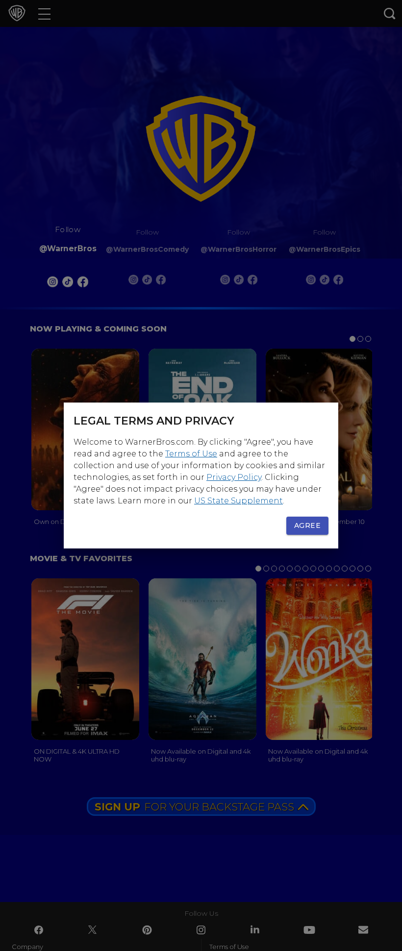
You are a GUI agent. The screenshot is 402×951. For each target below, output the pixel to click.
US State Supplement (238, 500)
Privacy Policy (233, 477)
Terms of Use (191, 453)
